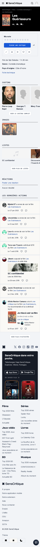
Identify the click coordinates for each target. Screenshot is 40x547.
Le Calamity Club (27, 437)
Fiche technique (8, 73)
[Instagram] (24, 348)
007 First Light (8, 438)
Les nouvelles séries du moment (29, 422)
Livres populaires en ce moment (29, 450)
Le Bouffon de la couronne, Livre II (28, 443)
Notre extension (8, 497)
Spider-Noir (25, 414)
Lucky (23, 417)
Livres (24, 427)
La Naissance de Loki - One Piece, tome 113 (9, 471)
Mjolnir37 (12, 204)
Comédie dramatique (23, 9)
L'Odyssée (6, 419)
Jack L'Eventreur (15, 288)
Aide (4, 501)
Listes (5, 145)
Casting (6, 82)
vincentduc (12, 218)
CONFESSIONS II (28, 467)
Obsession (6, 415)
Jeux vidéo (8, 427)
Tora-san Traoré (15, 245)
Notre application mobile (12, 493)
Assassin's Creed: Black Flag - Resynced (9, 444)
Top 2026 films (8, 411)
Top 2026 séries (27, 410)
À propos (6, 489)
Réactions (7, 179)
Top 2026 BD (7, 461)
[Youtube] (36, 348)
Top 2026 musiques (29, 462)
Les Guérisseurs (7, 12)
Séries (24, 406)
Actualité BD (7, 477)
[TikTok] (28, 348)
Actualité (5, 423)
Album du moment (28, 476)
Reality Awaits (26, 471)
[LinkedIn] (32, 348)
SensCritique (6, 9)
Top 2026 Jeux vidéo (8, 433)
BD (4, 457)
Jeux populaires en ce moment (10, 451)
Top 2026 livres (27, 433)
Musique (26, 457)
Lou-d (10, 231)
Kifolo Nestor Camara (17, 301)
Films (13, 9)
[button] (36, 3)
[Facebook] (19, 348)
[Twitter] (15, 348)
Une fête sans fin (9, 465)
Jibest (10, 259)
